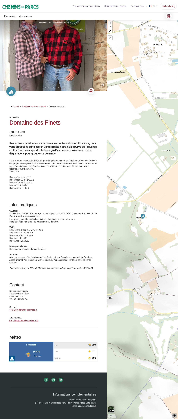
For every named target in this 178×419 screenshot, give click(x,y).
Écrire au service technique (84, 406)
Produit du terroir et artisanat (34, 106)
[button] (110, 31)
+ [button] (110, 22)
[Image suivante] (103, 55)
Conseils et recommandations (86, 6)
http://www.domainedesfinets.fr (23, 320)
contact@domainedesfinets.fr (23, 310)
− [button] (110, 26)
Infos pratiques (25, 16)
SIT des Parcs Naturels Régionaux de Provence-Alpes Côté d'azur (65, 403)
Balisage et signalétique (115, 6)
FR (153, 6)
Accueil (16, 106)
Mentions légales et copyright (82, 400)
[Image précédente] (4, 55)
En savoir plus (137, 6)
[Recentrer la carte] (110, 38)
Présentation (10, 16)
